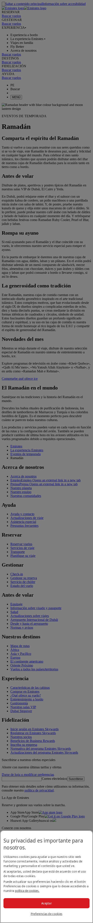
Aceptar (46, 903)
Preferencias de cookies (46, 914)
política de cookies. (27, 891)
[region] (46, 876)
